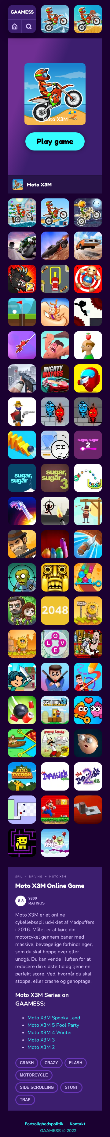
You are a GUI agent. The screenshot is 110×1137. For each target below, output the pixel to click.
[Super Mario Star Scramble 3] (55, 710)
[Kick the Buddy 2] (88, 279)
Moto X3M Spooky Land (54, 1017)
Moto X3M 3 (41, 1040)
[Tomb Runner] (55, 577)
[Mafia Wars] (22, 544)
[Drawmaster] (88, 677)
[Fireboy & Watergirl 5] (88, 411)
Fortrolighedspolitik (44, 1124)
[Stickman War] (55, 511)
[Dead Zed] (22, 378)
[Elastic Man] (88, 743)
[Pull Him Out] (22, 743)
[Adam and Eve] (22, 644)
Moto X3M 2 (41, 1047)
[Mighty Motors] (55, 378)
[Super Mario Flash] (55, 809)
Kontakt (77, 1124)
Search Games (29, 26)
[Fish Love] (88, 710)
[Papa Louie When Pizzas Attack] (55, 743)
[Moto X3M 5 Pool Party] (55, 212)
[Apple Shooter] (88, 345)
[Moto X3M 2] (55, 19)
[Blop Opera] (55, 544)
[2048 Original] (55, 610)
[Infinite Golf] (22, 312)
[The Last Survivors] (22, 610)
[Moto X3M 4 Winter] (22, 212)
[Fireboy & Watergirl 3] (55, 411)
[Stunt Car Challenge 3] (88, 246)
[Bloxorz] (88, 809)
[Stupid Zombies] (22, 577)
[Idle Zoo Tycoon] (22, 776)
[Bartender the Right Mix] (88, 644)
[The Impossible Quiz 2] (88, 776)
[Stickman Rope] (22, 345)
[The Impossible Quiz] (55, 776)
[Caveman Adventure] (55, 345)
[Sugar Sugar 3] (55, 478)
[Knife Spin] (88, 544)
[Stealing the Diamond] (55, 445)
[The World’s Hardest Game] (22, 809)
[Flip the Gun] (22, 511)
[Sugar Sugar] (22, 478)
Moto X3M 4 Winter (50, 1032)
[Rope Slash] (22, 710)
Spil (18, 876)
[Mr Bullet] (55, 677)
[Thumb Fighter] (55, 312)
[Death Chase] (55, 246)
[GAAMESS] (22, 12)
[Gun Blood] (22, 411)
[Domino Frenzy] (22, 445)
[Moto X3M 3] (88, 19)
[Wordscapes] (55, 644)
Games (15, 26)
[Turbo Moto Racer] (22, 246)
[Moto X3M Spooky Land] (88, 212)
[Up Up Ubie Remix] (55, 843)
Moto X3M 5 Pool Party (53, 1025)
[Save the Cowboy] (88, 511)
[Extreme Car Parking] (55, 279)
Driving (35, 876)
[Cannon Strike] (88, 478)
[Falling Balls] (88, 577)
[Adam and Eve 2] (88, 610)
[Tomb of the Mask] (22, 843)
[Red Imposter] (88, 378)
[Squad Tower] (22, 677)
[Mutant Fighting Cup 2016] (22, 279)
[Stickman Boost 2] (88, 312)
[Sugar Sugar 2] (88, 445)
